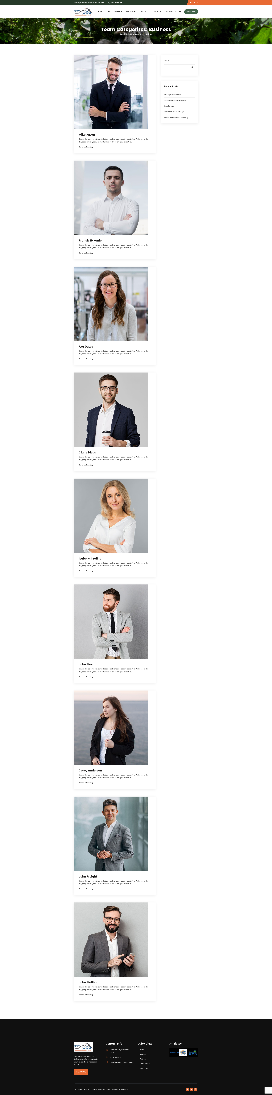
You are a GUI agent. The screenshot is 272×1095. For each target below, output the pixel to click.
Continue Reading (86, 147)
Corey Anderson (90, 770)
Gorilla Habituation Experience (175, 100)
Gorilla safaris (113, 12)
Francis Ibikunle (90, 240)
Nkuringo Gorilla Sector (172, 95)
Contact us (171, 12)
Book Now (191, 12)
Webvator (124, 1089)
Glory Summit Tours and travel (99, 1089)
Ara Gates (86, 346)
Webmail (143, 1059)
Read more (81, 1072)
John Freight (88, 876)
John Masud (87, 664)
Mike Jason (87, 135)
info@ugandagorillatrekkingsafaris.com (90, 3)
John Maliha (88, 982)
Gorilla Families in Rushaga (174, 112)
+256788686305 (116, 3)
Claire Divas (87, 452)
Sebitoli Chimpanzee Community (176, 118)
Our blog (145, 12)
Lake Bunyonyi (169, 106)
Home (100, 12)
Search (166, 60)
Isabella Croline (90, 558)
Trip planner (131, 12)
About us (158, 12)
